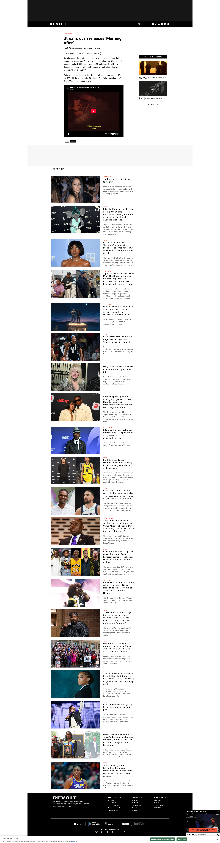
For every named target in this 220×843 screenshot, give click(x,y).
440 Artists (111, 813)
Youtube (168, 24)
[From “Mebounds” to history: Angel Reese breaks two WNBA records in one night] (75, 347)
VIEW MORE (152, 104)
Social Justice (96, 24)
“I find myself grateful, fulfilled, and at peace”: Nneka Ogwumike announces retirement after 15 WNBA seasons (118, 770)
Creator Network (113, 810)
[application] (203, 823)
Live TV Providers (113, 805)
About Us (135, 800)
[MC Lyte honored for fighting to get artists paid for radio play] (75, 714)
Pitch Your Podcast (114, 808)
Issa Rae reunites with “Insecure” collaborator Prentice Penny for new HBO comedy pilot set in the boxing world (118, 247)
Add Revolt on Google (93, 53)
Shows (74, 24)
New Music (107, 304)
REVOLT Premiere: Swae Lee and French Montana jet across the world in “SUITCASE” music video (118, 310)
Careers (134, 810)
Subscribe (132, 24)
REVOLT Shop (159, 808)
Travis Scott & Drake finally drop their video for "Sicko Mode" (152, 78)
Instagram (153, 24)
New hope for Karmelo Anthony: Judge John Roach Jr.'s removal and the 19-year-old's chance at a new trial (118, 647)
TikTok (156, 24)
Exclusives (107, 24)
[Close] (217, 839)
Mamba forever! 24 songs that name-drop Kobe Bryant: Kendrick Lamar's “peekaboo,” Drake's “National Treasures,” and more (118, 556)
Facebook (162, 24)
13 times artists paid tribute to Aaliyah (117, 180)
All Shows (111, 800)
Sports (105, 207)
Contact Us (158, 803)
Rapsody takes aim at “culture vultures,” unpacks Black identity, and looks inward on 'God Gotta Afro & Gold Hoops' (118, 587)
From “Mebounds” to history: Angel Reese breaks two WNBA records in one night (117, 339)
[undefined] (153, 68)
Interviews (107, 271)
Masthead (135, 803)
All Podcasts (112, 803)
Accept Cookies (182, 839)
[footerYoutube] (124, 833)
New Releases (68, 33)
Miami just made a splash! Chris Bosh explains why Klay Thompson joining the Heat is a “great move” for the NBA (118, 494)
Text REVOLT (158, 805)
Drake (73, 141)
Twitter (165, 24)
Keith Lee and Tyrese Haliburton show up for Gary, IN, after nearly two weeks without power (118, 464)
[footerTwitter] (118, 833)
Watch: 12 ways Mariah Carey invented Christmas (197, 835)
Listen (88, 24)
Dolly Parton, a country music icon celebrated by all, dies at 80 (118, 369)
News (115, 24)
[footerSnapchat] (107, 833)
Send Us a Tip (136, 805)
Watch (81, 24)
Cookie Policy (74, 841)
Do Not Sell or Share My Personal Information (162, 839)
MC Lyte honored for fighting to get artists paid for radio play (118, 707)
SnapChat (159, 24)
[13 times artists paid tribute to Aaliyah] (75, 189)
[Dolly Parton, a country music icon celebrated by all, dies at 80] (75, 377)
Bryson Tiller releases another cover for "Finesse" (150, 99)
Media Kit (135, 808)
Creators (123, 24)
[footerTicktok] (102, 833)
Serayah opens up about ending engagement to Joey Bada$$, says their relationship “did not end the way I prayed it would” (118, 402)
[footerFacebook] (113, 833)
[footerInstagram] (96, 833)
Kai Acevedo (69, 53)
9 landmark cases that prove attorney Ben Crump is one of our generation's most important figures (118, 434)
